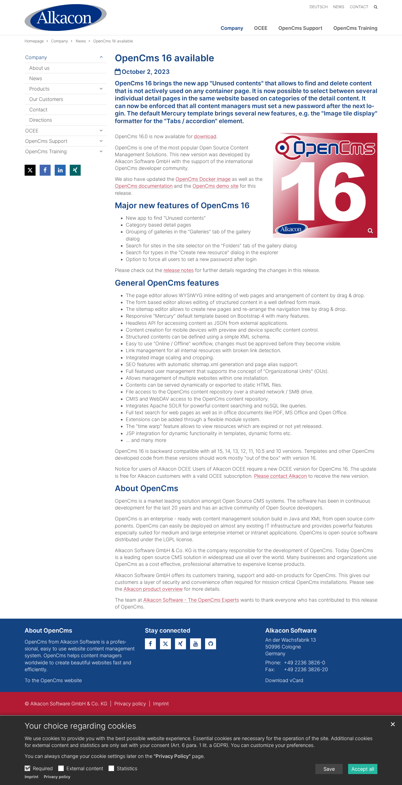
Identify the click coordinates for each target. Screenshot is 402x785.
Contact (38, 109)
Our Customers (46, 99)
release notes (179, 270)
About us (39, 68)
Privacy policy (57, 776)
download (205, 136)
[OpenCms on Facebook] (150, 643)
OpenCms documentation (144, 186)
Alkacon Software (291, 630)
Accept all (362, 769)
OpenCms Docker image (203, 179)
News (81, 41)
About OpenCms (48, 630)
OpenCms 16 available (113, 41)
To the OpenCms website (53, 680)
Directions (40, 120)
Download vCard (284, 680)
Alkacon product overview (153, 589)
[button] (30, 170)
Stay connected (167, 630)
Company (59, 41)
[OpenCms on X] (165, 643)
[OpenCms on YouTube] (195, 643)
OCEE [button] (260, 28)
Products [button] (39, 89)
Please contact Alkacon (280, 476)
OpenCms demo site (215, 186)
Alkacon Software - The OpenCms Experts (191, 600)
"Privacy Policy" (172, 756)
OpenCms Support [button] (300, 28)
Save (329, 769)
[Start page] (66, 17)
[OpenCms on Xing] (180, 643)
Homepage (34, 41)
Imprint (31, 776)
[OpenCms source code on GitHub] (210, 643)
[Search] (375, 6)
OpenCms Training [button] (355, 28)
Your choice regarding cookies (80, 726)
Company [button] (232, 28)
